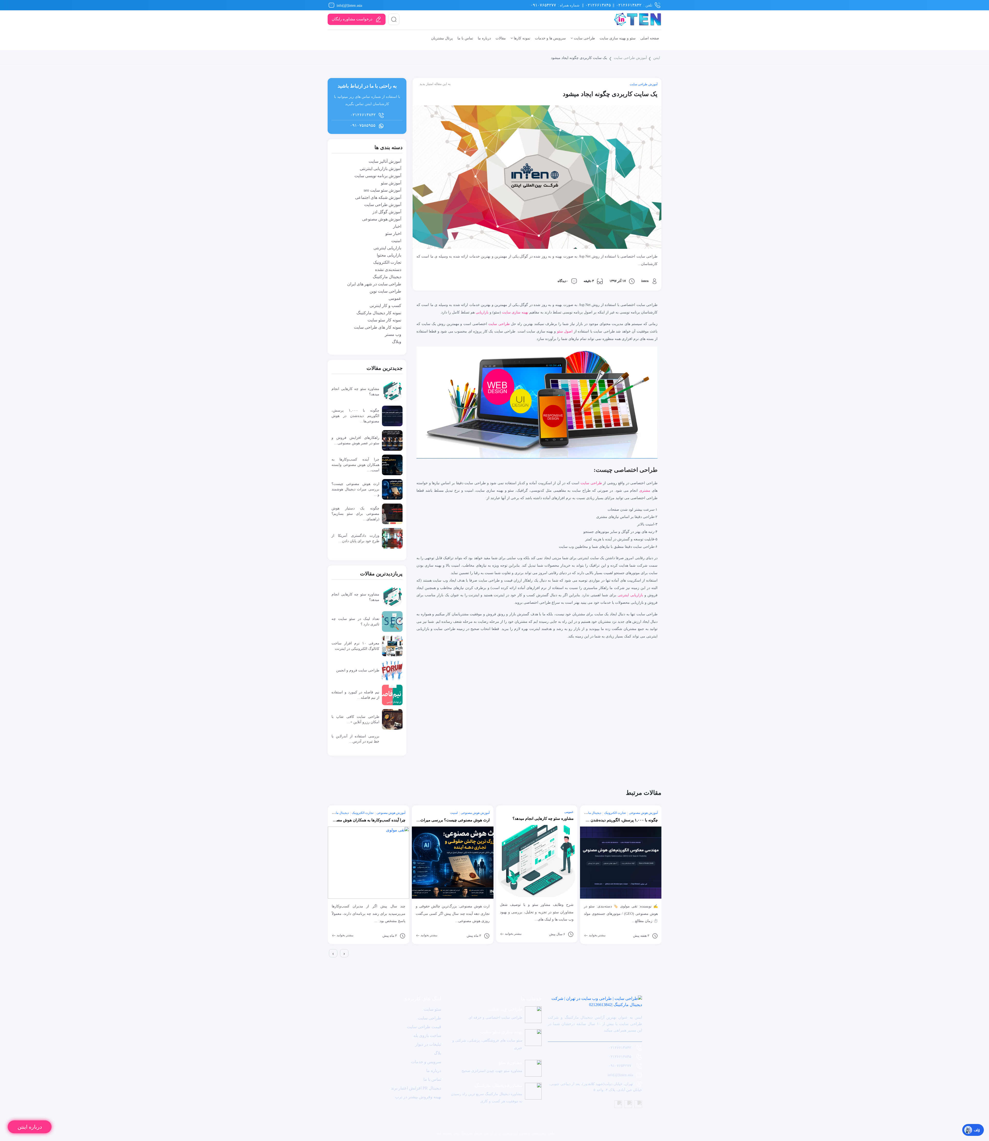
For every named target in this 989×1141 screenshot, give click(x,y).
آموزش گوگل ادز (386, 212)
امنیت (396, 241)
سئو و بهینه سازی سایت (618, 38)
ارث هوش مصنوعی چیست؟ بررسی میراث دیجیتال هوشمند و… (355, 489)
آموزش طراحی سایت (630, 58)
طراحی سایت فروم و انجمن (357, 670)
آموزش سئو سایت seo (382, 190)
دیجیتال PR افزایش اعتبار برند (416, 1088)
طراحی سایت (584, 38)
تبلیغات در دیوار (428, 1044)
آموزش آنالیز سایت (385, 161)
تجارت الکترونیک (387, 262)
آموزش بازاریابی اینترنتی (380, 168)
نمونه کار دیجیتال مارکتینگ (378, 313)
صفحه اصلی (649, 38)
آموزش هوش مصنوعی (381, 219)
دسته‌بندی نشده (388, 269)
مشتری (644, 490)
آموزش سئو (391, 183)
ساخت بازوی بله (427, 1035)
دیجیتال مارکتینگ (387, 277)
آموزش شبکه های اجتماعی (378, 197)
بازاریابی (482, 312)
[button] (328, 962)
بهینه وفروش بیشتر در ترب (418, 1097)
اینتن (656, 58)
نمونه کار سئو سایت (384, 320)
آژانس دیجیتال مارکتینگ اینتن (473, 1133)
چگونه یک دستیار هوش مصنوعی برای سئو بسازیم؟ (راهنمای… (355, 513)
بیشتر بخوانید (344, 935)
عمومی (395, 298)
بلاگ (437, 1053)
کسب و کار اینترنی (385, 305)
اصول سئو (565, 331)
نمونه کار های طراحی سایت (377, 327)
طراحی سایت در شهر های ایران (374, 284)
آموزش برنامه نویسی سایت (377, 176)
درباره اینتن (30, 1127)
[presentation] (333, 953)
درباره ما (484, 38)
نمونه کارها (521, 38)
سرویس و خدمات (426, 1062)
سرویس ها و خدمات (550, 38)
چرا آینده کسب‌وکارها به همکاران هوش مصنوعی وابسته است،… (355, 464)
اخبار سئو (393, 233)
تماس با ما (465, 38)
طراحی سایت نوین (385, 291)
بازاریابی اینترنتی (630, 595)
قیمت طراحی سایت (424, 1027)
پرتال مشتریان (442, 38)
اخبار (397, 226)
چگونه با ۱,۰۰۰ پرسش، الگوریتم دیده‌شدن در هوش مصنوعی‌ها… (355, 415)
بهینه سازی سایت (515, 312)
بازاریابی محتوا (389, 255)
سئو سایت (432, 1009)
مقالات (501, 38)
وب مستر (393, 334)
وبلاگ (396, 341)
